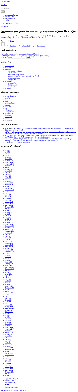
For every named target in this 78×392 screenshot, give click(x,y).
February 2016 (9, 367)
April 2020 (8, 281)
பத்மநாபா (7, 105)
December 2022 (9, 226)
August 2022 (8, 233)
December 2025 (9, 164)
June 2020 (8, 277)
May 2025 (8, 176)
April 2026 (8, 157)
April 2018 (8, 322)
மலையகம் (8, 106)
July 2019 (7, 296)
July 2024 (7, 193)
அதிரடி (7, 108)
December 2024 (9, 184)
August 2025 (8, 171)
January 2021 (9, 265)
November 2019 (9, 289)
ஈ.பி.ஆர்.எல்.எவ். (10, 111)
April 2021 (8, 260)
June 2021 (8, 257)
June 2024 (8, 195)
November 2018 (9, 310)
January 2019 (9, 306)
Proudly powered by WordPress (16, 390)
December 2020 (9, 267)
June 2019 (8, 298)
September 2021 (9, 251)
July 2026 (7, 152)
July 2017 (7, 337)
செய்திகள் (8, 88)
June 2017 (8, 339)
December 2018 (9, 308)
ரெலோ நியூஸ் (9, 113)
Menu (3, 11)
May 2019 (8, 300)
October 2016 (9, 353)
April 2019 (8, 301)
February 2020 (9, 284)
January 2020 (9, 286)
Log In (7, 20)
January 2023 (9, 224)
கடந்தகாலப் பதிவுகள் (11, 15)
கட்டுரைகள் (8, 69)
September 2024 (9, 190)
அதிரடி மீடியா (9, 110)
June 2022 (8, 236)
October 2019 (9, 291)
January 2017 (9, 348)
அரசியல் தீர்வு (12, 73)
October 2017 (9, 332)
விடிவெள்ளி (8, 115)
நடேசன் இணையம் (10, 96)
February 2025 (9, 181)
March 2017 (8, 344)
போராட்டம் (11, 86)
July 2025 (7, 172)
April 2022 (8, 239)
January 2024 (9, 203)
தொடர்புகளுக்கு (10, 18)
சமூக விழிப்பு (12, 83)
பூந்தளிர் (7, 98)
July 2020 (7, 276)
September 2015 (9, 375)
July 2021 (7, 255)
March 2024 (8, 200)
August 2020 (8, 274)
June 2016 (8, 360)
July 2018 (7, 317)
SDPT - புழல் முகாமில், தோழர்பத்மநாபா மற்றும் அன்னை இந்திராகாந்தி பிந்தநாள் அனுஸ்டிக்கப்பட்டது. (36, 139)
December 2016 (9, 349)
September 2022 (9, 231)
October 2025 (9, 167)
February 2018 (9, 325)
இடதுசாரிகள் (9, 120)
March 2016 (8, 365)
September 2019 (9, 293)
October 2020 (9, 270)
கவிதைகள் (8, 81)
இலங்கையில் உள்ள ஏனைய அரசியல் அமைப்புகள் (23, 76)
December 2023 (9, 205)
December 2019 (9, 288)
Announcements (9, 66)
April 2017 (8, 343)
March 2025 (8, 179)
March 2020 (8, 282)
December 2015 (9, 370)
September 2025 (9, 169)
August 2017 (8, 336)
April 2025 (8, 178)
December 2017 (9, 329)
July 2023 (7, 214)
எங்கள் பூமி (8, 117)
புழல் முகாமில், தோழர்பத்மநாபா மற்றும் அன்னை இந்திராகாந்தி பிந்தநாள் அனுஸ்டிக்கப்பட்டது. (38, 139)
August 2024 (8, 191)
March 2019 (8, 303)
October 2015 (9, 374)
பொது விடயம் (12, 85)
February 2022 (9, 243)
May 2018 (8, 320)
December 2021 (9, 246)
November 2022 (9, 227)
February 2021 (9, 264)
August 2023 (8, 212)
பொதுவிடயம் (41, 46)
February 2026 (9, 160)
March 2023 (8, 221)
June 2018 (8, 319)
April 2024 (8, 198)
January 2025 (9, 183)
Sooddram (4, 5)
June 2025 (8, 174)
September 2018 (9, 313)
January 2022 (9, 245)
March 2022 (8, 241)
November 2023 (9, 207)
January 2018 (9, 327)
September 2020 (9, 272)
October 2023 (9, 209)
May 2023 (8, 217)
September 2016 (9, 355)
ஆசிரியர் (13, 46)
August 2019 (8, 294)
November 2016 (9, 351)
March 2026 (8, 159)
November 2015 (9, 372)
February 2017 (9, 346)
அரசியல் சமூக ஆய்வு (15, 71)
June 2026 (8, 154)
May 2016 (8, 361)
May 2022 (8, 238)
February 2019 (9, 305)
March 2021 (8, 262)
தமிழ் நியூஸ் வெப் (10, 103)
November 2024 (9, 186)
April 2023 (8, 219)
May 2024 (8, 196)
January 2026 (9, 162)
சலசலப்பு (7, 118)
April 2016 (8, 363)
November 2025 (9, 166)
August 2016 (8, 356)
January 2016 (9, 368)
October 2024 (9, 188)
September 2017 (9, 334)
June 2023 (8, 215)
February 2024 (9, 202)
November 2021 (9, 248)
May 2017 (8, 341)
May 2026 (8, 155)
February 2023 (9, 222)
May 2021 (8, 258)
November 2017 (9, 331)
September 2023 (9, 210)
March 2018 (8, 324)
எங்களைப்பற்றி (9, 16)
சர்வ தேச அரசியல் (14, 78)
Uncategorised (9, 67)
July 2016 (7, 358)
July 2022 (7, 234)
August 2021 (8, 253)
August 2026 (8, 150)
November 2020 (9, 269)
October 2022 (9, 229)
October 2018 (9, 312)
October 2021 (9, 250)
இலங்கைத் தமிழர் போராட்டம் (17, 74)
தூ (5, 99)
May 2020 (8, 279)
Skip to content (5, 1)
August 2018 (8, 315)
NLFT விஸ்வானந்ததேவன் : (21, 142)
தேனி (6, 101)
